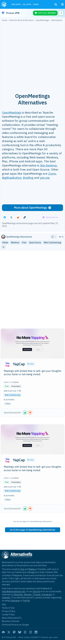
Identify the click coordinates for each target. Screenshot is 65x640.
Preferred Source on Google (15, 624)
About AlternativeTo (11, 617)
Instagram (47, 594)
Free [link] (24, 242)
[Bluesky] (19, 632)
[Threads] (25, 632)
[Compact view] (55, 236)
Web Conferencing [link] (52, 242)
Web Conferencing (12, 395)
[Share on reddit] (18, 217)
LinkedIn (6, 597)
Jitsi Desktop (48, 165)
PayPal (26, 600)
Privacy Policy (8, 611)
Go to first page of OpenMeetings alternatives (32, 529)
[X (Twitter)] (8, 632)
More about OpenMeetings (30, 207)
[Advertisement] (32, 55)
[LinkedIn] (35, 632)
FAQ (4, 604)
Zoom (52, 173)
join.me (45, 177)
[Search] (56, 4)
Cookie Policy (8, 614)
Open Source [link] (35, 242)
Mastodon (18, 594)
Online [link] (5, 242)
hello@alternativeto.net (13, 591)
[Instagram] (30, 632)
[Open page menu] (62, 4)
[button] (30, 364)
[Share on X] (11, 217)
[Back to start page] (4, 4)
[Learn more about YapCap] (7, 364)
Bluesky (28, 594)
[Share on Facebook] (4, 217)
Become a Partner (10, 621)
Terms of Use (8, 607)
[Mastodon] (14, 632)
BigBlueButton (11, 177)
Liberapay (15, 600)
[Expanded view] (52, 236)
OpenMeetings (11, 112)
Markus (32, 569)
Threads (36, 594)
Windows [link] (15, 242)
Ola (22, 569)
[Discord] (3, 632)
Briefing (28, 177)
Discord (36, 591)
